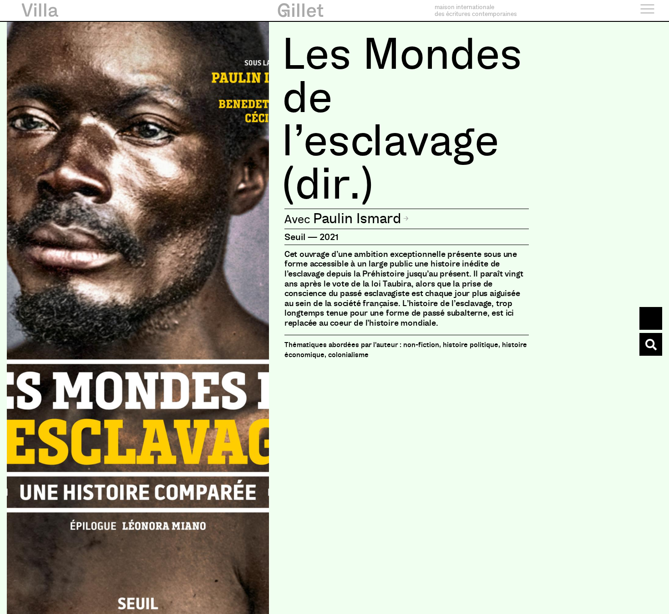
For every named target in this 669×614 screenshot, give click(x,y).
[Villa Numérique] (650, 344)
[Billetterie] (650, 318)
